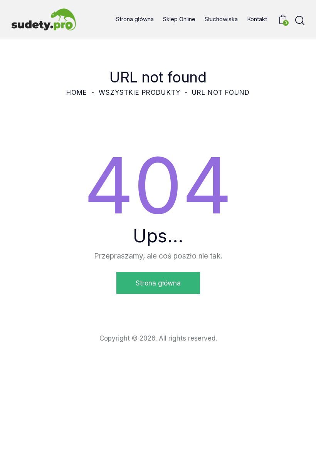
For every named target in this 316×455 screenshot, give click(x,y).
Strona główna (158, 283)
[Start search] (299, 21)
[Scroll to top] (301, 440)
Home (76, 92)
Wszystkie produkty (139, 92)
